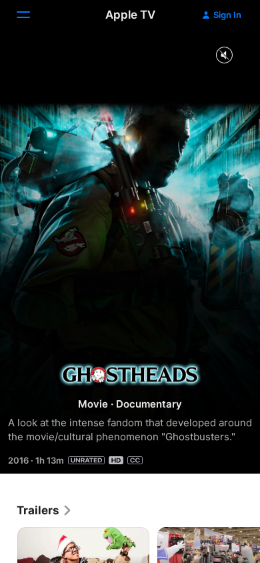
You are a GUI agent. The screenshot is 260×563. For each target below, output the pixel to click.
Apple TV (130, 14)
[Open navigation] (31, 14)
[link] (45, 510)
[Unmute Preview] (224, 55)
